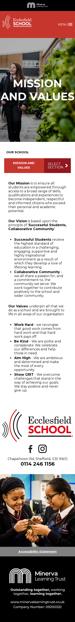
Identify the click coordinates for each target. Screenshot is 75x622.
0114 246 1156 (38, 464)
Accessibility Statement (37, 551)
